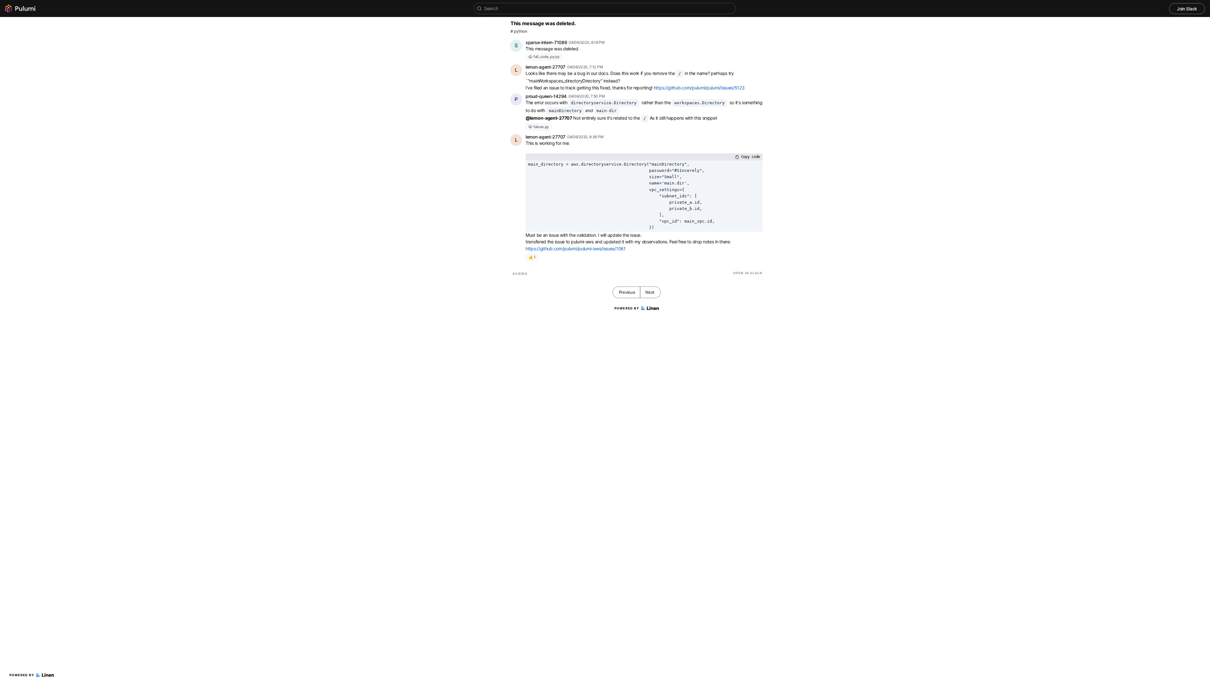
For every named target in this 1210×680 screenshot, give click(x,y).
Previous (627, 292)
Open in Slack (748, 273)
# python (518, 31)
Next (649, 292)
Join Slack (1187, 8)
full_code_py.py (546, 56)
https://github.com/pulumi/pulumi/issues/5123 (699, 87)
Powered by (21, 675)
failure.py (541, 126)
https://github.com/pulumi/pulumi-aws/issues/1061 (576, 248)
